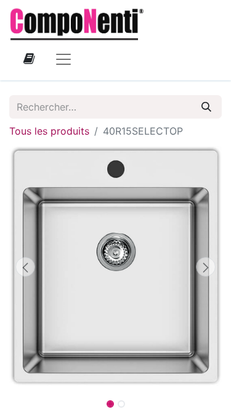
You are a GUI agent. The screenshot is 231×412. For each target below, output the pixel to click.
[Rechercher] (206, 107)
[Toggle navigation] (63, 58)
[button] (25, 267)
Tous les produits (49, 131)
